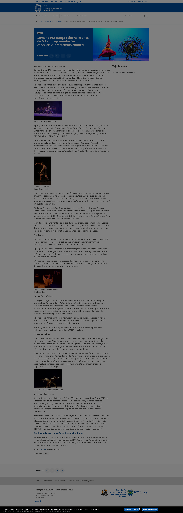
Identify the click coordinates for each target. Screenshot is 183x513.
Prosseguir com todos (150, 509)
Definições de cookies (131, 509)
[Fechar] (180, 509)
